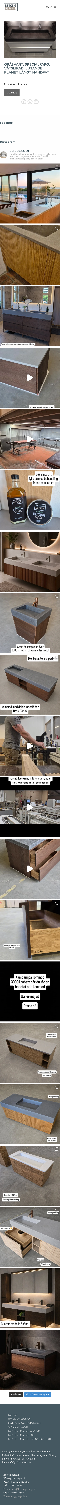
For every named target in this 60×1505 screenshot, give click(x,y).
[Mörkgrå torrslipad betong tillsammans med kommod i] (30, 685)
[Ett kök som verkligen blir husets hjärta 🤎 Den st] (30, 193)
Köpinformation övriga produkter (30, 1439)
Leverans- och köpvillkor (24, 1423)
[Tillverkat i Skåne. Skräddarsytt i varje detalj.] (30, 1298)
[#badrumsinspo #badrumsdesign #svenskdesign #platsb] (30, 991)
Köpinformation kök (21, 1435)
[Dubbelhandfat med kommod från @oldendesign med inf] (30, 316)
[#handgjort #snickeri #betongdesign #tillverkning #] (30, 807)
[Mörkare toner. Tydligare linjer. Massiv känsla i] (30, 1360)
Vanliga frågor (18, 1426)
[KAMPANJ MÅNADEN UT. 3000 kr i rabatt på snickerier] (30, 623)
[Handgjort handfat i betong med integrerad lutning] (30, 1053)
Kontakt (13, 1414)
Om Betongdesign (19, 1419)
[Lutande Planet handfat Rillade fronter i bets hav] (30, 1114)
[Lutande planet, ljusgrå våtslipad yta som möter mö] (30, 1176)
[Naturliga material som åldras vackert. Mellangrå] (30, 1237)
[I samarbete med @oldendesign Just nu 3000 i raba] (30, 930)
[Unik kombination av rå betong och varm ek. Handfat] (30, 869)
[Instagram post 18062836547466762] (30, 439)
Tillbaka (12, 92)
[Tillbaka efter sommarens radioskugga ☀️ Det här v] (30, 255)
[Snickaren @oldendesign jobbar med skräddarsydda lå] (30, 746)
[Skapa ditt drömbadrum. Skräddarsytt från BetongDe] (30, 562)
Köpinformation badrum (24, 1431)
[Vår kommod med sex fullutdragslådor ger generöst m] (30, 378)
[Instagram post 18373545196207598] (30, 500)
